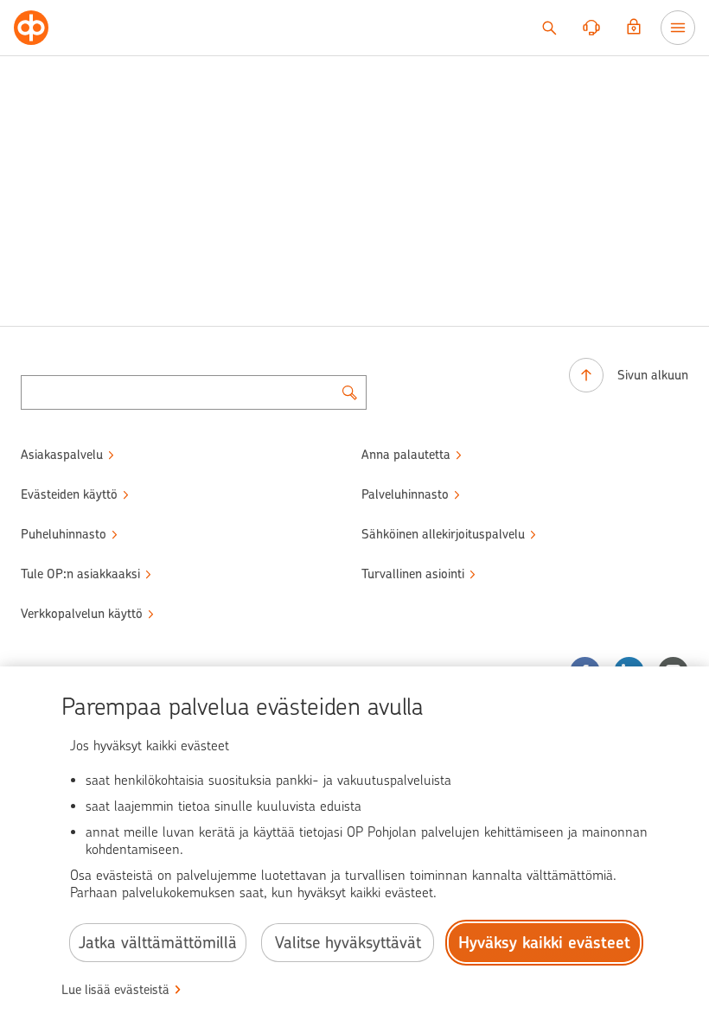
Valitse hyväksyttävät (348, 943)
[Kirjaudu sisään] (633, 27)
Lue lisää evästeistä (115, 990)
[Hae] (549, 27)
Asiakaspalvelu (62, 454)
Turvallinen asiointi (412, 574)
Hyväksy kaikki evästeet (544, 943)
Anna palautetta (405, 454)
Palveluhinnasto (405, 494)
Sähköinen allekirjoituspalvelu (443, 534)
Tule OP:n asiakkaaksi (80, 574)
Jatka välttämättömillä (158, 943)
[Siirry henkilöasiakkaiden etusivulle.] (31, 27)
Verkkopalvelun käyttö (82, 614)
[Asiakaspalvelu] (591, 27)
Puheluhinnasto (63, 534)
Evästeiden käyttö (69, 494)
